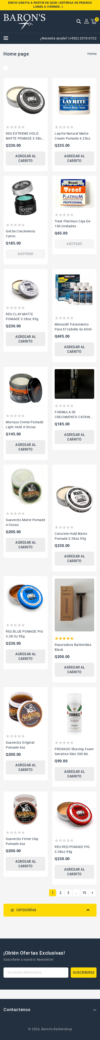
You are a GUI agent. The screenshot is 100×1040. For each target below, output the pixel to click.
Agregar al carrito (25, 158)
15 (84, 893)
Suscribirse (84, 972)
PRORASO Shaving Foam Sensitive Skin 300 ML (74, 751)
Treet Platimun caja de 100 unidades (72, 223)
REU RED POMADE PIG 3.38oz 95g (72, 849)
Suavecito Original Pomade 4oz (20, 745)
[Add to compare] (42, 92)
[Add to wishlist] (42, 84)
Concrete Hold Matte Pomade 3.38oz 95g (71, 536)
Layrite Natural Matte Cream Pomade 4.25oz (72, 136)
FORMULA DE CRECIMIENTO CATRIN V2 (72, 415)
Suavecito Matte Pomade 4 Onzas (25, 522)
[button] (79, 22)
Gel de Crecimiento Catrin (20, 233)
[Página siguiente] (92, 892)
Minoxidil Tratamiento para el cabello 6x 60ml (73, 326)
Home (92, 54)
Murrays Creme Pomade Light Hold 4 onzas (24, 424)
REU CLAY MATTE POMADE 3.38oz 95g (22, 316)
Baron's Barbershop (56, 1029)
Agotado (25, 254)
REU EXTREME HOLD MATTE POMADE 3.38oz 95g (24, 136)
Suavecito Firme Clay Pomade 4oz (22, 841)
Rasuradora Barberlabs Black (73, 647)
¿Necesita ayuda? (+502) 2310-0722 (68, 38)
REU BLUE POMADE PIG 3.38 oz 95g (24, 634)
